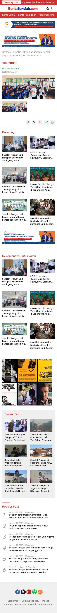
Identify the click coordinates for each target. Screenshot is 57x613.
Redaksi (34, 604)
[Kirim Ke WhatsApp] (52, 122)
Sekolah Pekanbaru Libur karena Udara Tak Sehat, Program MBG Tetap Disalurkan (40, 437)
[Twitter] (23, 592)
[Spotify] (34, 592)
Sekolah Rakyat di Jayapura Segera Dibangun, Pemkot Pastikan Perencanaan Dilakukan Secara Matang (39, 488)
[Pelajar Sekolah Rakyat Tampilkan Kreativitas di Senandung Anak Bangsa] (42, 174)
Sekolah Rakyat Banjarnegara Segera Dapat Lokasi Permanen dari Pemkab (28, 571)
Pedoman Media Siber (15, 604)
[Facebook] (17, 592)
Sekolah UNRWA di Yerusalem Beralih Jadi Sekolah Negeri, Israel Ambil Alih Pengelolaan (15, 488)
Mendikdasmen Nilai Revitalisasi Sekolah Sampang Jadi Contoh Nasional (41, 221)
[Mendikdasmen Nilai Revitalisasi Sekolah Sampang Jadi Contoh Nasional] (42, 207)
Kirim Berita (47, 604)
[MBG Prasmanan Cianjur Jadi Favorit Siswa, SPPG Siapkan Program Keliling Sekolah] (42, 142)
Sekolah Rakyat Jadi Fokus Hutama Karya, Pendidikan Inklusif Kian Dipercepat (14, 217)
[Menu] (4, 8)
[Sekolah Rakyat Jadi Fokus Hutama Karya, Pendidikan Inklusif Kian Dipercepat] (14, 205)
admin (5, 68)
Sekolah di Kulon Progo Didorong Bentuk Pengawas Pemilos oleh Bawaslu (15, 463)
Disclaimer (13, 600)
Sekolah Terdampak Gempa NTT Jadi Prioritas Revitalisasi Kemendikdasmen (15, 437)
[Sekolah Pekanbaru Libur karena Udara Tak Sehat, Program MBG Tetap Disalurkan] (41, 425)
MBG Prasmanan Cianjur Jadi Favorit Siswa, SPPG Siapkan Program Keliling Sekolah (40, 155)
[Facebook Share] (28, 122)
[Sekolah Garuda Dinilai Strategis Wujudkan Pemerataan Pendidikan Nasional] (14, 175)
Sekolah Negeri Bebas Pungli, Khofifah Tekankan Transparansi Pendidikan (28, 560)
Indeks (45, 600)
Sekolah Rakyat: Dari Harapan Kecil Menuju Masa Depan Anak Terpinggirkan (31, 549)
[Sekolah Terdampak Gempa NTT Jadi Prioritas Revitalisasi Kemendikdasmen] (16, 425)
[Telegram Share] (46, 122)
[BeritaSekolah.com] (22, 8)
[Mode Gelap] (48, 8)
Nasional (15, 68)
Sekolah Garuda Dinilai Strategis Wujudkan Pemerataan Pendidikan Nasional (14, 189)
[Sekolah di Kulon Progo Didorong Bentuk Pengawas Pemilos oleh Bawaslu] (16, 451)
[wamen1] (14, 106)
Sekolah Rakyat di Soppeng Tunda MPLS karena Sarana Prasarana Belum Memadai (41, 463)
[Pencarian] (53, 8)
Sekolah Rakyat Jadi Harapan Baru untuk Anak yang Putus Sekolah (12, 158)
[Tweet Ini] (34, 122)
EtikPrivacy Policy (30, 600)
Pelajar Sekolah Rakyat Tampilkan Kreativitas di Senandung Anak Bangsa (42, 187)
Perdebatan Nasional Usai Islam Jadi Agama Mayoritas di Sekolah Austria (31, 538)
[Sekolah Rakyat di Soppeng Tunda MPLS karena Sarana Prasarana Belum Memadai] (41, 451)
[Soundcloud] (40, 592)
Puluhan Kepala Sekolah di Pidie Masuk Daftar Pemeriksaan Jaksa (28, 527)
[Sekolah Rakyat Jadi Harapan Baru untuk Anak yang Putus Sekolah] (14, 144)
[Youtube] (28, 592)
